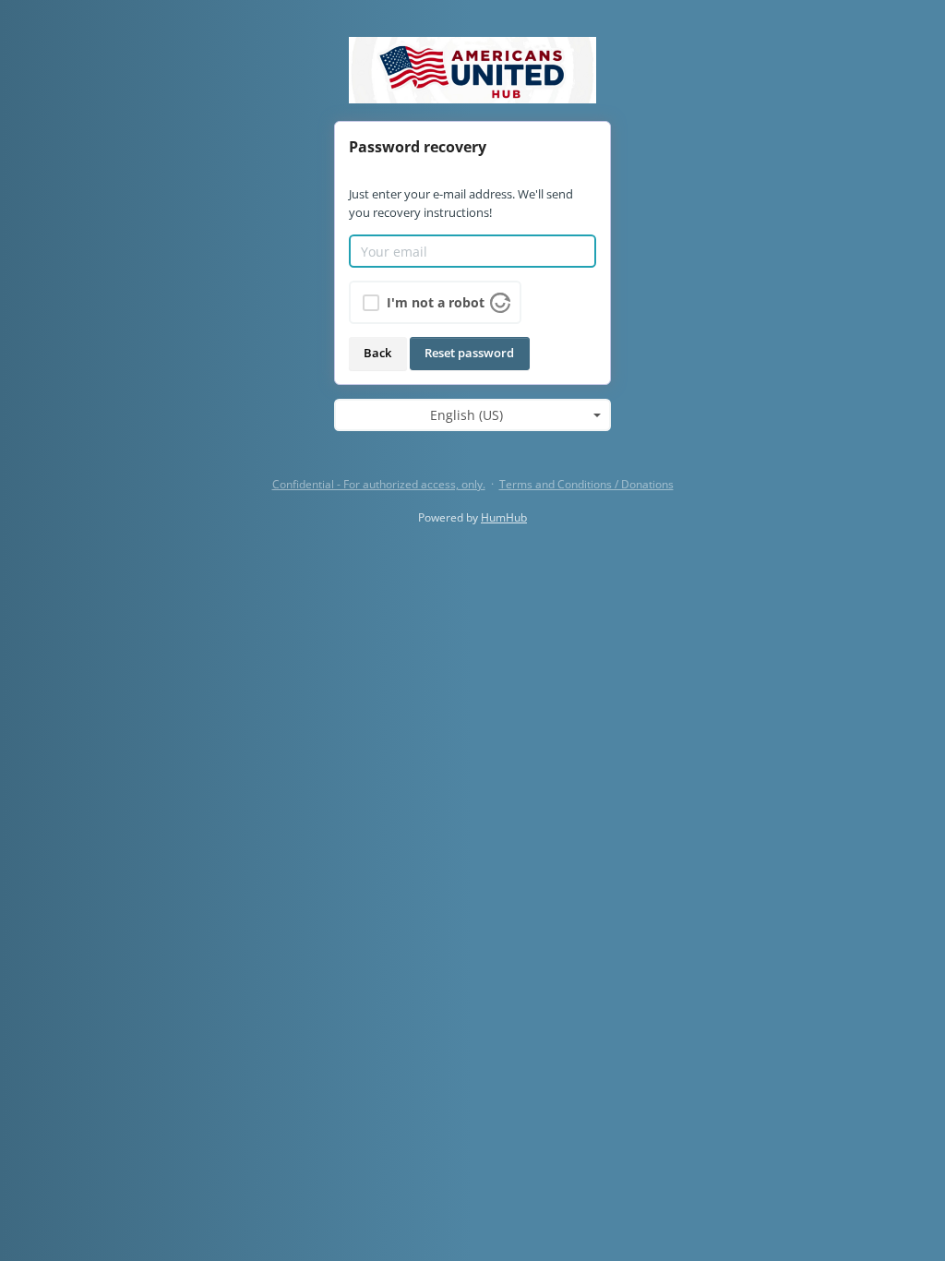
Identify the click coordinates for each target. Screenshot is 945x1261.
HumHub (504, 517)
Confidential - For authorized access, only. (378, 484)
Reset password (469, 352)
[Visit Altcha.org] (500, 301)
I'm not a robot (435, 302)
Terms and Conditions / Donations (586, 484)
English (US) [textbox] (466, 415)
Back (377, 352)
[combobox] (472, 415)
